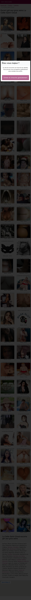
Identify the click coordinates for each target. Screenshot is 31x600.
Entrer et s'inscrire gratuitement (15, 78)
